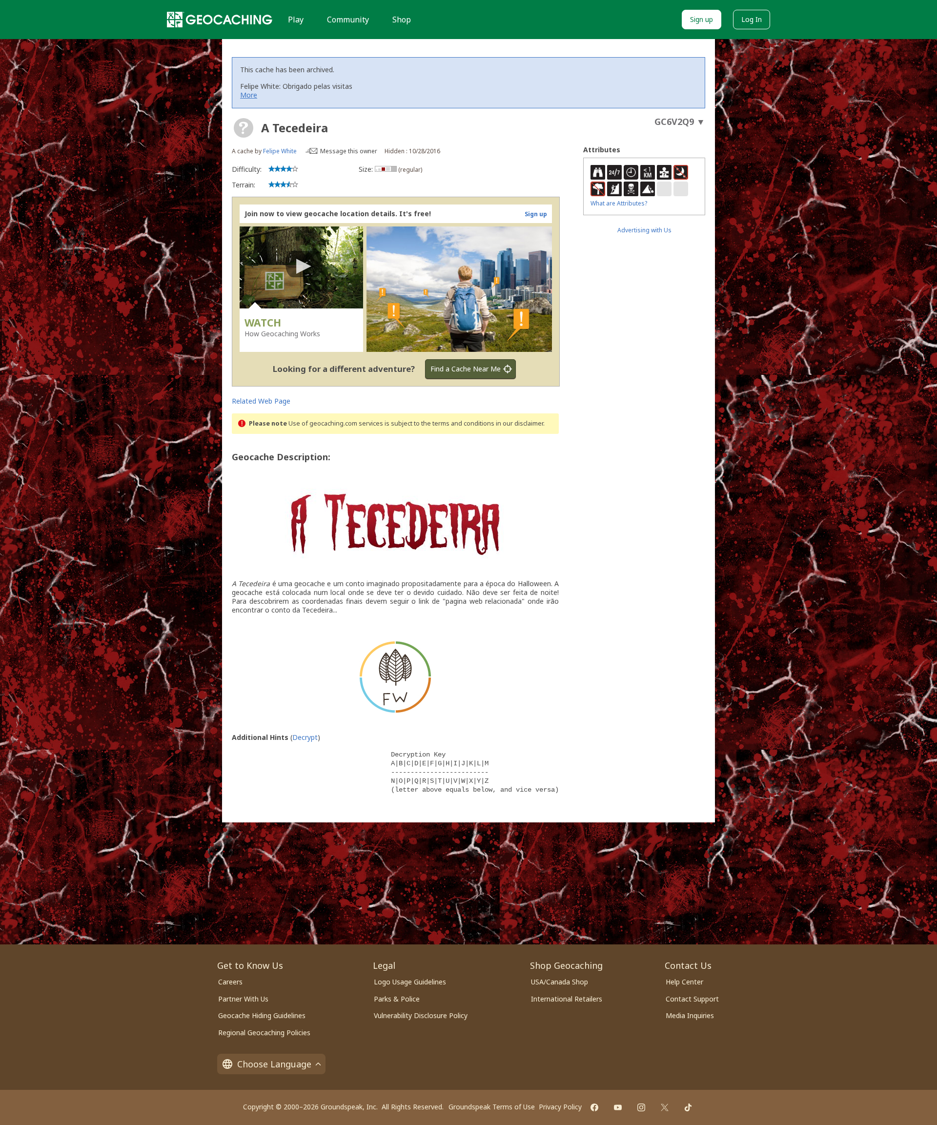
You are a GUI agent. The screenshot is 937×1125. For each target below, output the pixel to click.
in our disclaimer (519, 423)
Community (348, 19)
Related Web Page (261, 401)
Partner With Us (243, 998)
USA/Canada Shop (559, 981)
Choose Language (274, 1064)
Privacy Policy (560, 1106)
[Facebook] (594, 1107)
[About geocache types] (243, 128)
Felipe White (280, 151)
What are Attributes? (619, 203)
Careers (230, 981)
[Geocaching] (219, 19)
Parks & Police (397, 998)
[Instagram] (641, 1107)
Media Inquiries (690, 1015)
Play (296, 19)
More (248, 95)
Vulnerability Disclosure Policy (421, 1015)
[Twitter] (665, 1107)
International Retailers (566, 998)
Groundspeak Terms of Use (491, 1106)
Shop (401, 19)
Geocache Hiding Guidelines (262, 1015)
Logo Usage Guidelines (410, 981)
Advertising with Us (644, 230)
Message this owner (348, 151)
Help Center (684, 981)
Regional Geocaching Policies (264, 1032)
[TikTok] (688, 1107)
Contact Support (692, 998)
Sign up (701, 19)
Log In (751, 19)
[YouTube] (618, 1107)
